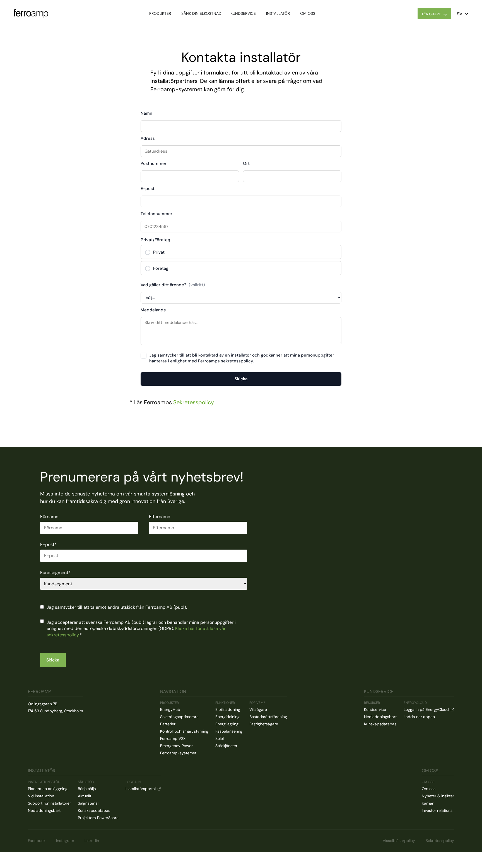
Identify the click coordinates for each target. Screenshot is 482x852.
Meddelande (153, 310)
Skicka (241, 379)
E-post (148, 189)
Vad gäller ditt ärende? (173, 285)
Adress (148, 138)
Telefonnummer (156, 214)
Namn (146, 113)
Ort (246, 164)
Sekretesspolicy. (194, 402)
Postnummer (154, 164)
